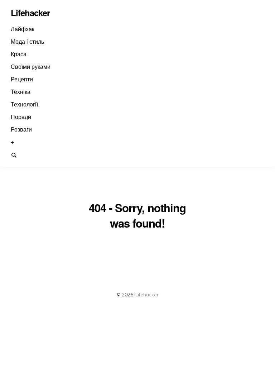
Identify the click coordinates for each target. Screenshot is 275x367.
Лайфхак (22, 29)
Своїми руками (30, 66)
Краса (18, 54)
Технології (24, 104)
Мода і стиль (27, 41)
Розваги (21, 129)
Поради (21, 116)
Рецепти (22, 79)
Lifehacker (147, 294)
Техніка (20, 91)
